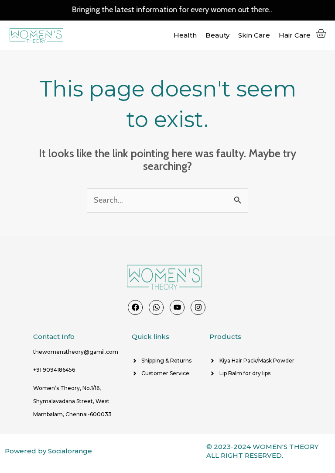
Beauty (217, 35)
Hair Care (295, 35)
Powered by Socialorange (48, 451)
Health (185, 35)
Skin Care (254, 35)
